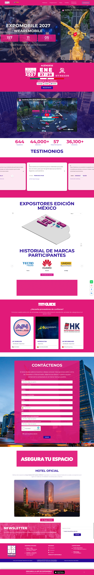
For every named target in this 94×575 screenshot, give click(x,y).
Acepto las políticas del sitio (30, 433)
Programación (53, 2)
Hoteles (67, 2)
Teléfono (23, 405)
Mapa (60, 2)
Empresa (23, 390)
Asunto (23, 379)
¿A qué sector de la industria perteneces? (31, 421)
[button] (12, 176)
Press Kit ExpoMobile (55, 554)
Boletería (44, 2)
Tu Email (63, 526)
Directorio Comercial (73, 2)
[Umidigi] (66, 264)
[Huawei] (47, 264)
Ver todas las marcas (47, 274)
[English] (14, 2)
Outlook (54, 83)
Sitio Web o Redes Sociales (27, 395)
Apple (47, 83)
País (22, 410)
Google (41, 83)
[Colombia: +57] (22, 407)
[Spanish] (18, 2)
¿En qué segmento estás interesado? (30, 416)
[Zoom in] (81, 244)
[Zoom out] (81, 245)
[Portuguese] (16, 2)
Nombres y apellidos (26, 385)
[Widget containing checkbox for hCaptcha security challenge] (31, 428)
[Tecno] (28, 264)
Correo (23, 400)
